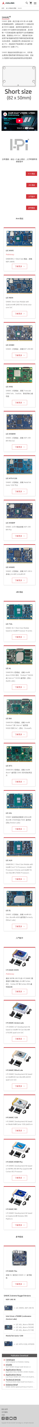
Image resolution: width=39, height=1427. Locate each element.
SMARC (20, 8)
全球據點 (5, 1412)
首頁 (3, 8)
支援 (3, 1415)
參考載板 (31, 208)
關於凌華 (5, 1409)
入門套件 (31, 196)
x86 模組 (31, 185)
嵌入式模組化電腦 (11, 8)
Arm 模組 (31, 174)
